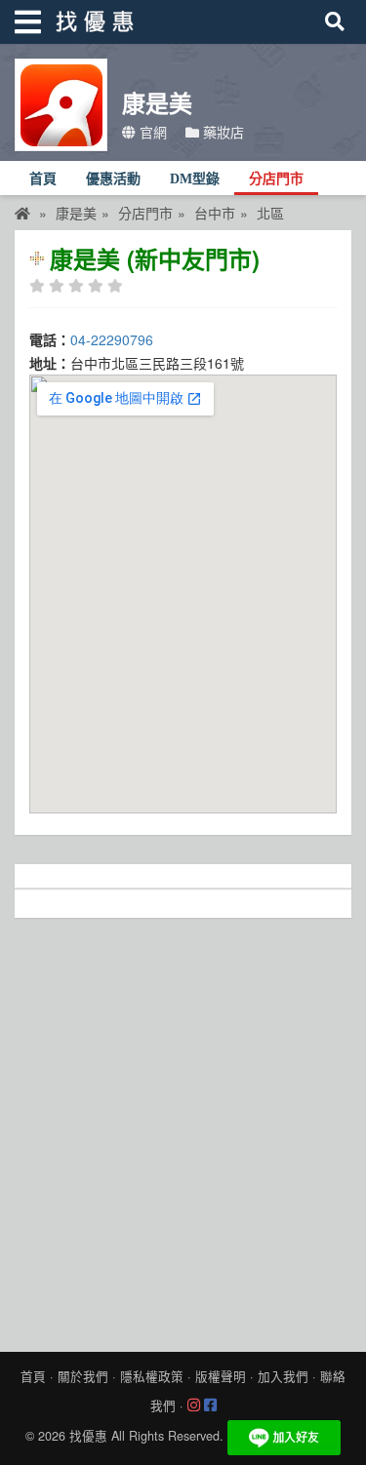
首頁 (43, 179)
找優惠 (88, 1436)
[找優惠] (22, 212)
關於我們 (83, 1376)
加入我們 (283, 1376)
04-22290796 (111, 339)
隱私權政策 (151, 1376)
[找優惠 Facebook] (210, 1405)
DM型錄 (195, 179)
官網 (151, 131)
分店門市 (276, 179)
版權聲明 (220, 1376)
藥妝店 (221, 131)
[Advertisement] (183, 1130)
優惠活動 (113, 179)
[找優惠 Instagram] (193, 1405)
